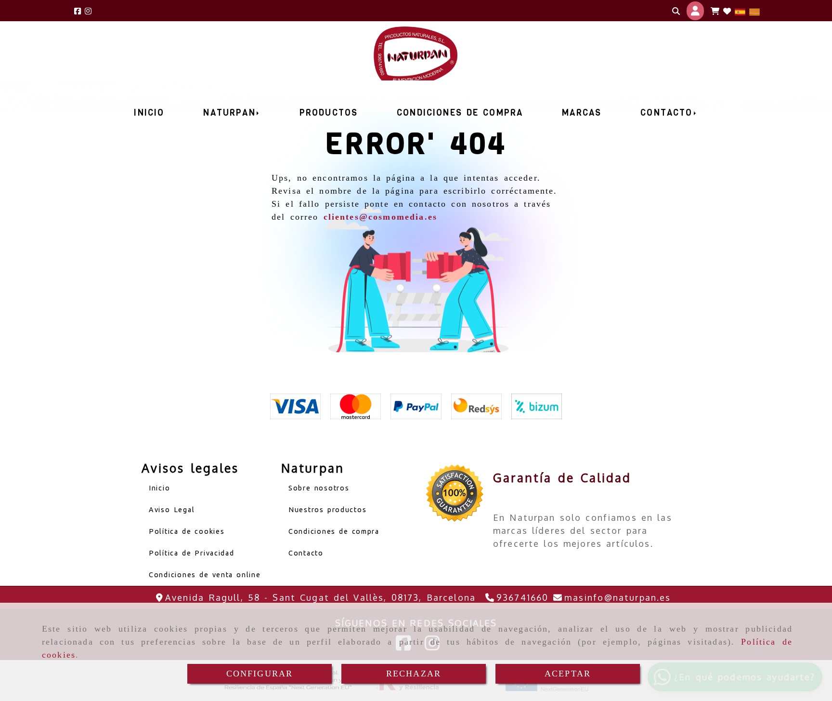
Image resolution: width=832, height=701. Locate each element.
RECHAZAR (413, 673)
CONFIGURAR (259, 673)
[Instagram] (88, 11)
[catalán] (754, 11)
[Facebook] (77, 11)
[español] (740, 11)
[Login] (727, 11)
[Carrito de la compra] (715, 11)
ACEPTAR (568, 673)
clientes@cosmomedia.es (381, 217)
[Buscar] (676, 11)
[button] (695, 10)
